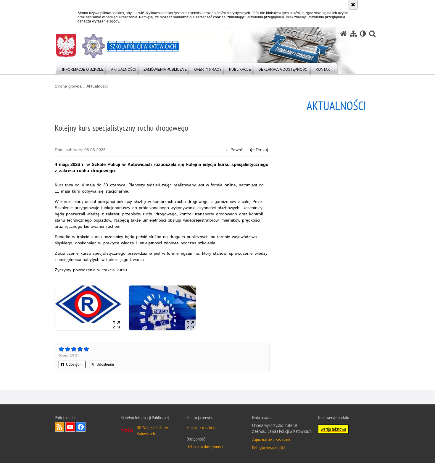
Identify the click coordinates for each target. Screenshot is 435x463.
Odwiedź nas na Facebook (81, 427)
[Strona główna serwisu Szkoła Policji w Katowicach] (343, 33)
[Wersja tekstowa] (363, 33)
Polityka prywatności (268, 448)
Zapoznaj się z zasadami (271, 439)
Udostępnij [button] (74, 364)
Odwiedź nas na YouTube (70, 427)
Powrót (237, 149)
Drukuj (262, 149)
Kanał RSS (59, 427)
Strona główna (68, 86)
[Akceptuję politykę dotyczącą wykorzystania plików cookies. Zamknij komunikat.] (353, 4)
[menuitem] (83, 68)
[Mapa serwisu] (353, 33)
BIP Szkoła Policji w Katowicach (152, 430)
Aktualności (97, 86)
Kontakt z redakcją (200, 427)
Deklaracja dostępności (204, 446)
